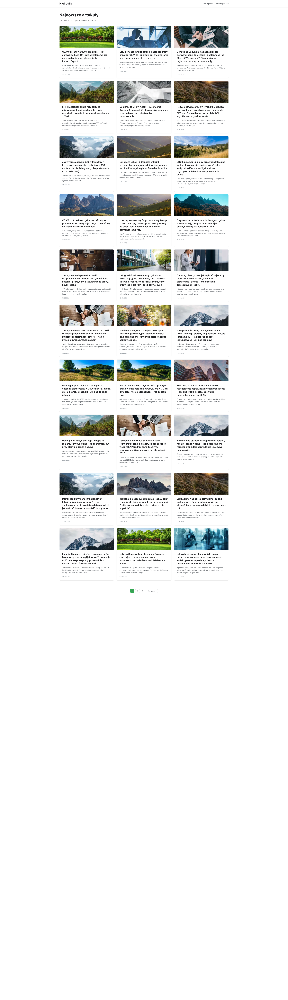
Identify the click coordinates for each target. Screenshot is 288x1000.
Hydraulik (65, 3)
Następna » (152, 591)
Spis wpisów (208, 3)
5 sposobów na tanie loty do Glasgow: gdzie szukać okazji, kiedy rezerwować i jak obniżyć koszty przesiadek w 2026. (201, 223)
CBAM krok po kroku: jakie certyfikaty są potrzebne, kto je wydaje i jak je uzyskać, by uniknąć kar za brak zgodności (86, 223)
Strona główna (222, 3)
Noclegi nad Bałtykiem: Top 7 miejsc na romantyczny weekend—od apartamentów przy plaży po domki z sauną (85, 443)
